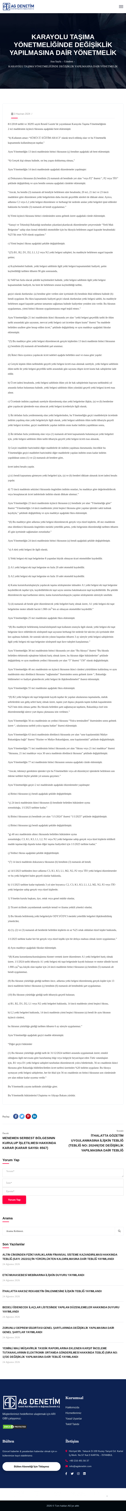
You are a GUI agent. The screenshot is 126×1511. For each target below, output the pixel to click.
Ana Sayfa (55, 61)
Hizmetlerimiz (73, 1413)
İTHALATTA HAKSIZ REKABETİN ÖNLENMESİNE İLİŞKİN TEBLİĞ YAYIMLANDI (52, 1291)
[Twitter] (22, 1116)
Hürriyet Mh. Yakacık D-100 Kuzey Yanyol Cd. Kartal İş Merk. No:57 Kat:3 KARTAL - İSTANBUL (96, 1453)
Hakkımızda (72, 1407)
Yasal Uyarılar (73, 1418)
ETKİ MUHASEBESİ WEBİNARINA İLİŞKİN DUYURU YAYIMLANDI (43, 1275)
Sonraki (120, 1131)
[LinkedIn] (34, 1116)
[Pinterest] (28, 1116)
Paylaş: (6, 1116)
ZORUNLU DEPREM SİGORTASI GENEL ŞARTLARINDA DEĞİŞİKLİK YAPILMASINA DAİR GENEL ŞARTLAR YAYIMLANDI (58, 1330)
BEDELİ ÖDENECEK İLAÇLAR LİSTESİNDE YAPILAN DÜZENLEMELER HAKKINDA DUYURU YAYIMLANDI (60, 1309)
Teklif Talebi (72, 1424)
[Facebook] (15, 1116)
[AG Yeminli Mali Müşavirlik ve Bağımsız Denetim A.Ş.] (18, 6)
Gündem (68, 61)
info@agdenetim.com (80, 1466)
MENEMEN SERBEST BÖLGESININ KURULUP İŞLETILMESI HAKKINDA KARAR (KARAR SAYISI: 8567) (29, 1143)
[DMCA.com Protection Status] (14, 1426)
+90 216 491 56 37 (79, 1460)
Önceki (5, 1133)
